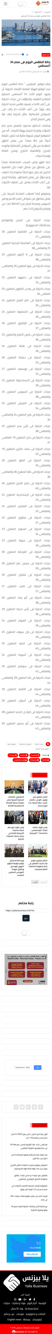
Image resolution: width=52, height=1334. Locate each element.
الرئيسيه (47, 12)
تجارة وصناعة (31, 1308)
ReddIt (44, 760)
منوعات (20, 1314)
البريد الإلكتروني (19, 760)
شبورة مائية (11, 744)
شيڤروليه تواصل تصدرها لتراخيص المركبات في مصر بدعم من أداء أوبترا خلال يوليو (29, 1187)
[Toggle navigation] (5, 4)
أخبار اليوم (37, 12)
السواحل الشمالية (25, 744)
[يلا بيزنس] (42, 3)
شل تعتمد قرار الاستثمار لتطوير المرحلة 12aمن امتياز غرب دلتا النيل (29, 1156)
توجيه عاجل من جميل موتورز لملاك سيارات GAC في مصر (28, 1197)
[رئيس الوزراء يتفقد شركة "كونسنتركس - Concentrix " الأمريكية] (38, 817)
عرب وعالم (9, 1314)
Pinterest (33, 760)
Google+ (12, 755)
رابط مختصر (26, 903)
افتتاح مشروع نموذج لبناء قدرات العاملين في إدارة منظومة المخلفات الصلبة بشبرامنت (37, 865)
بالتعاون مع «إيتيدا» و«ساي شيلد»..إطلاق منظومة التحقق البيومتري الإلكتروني (30, 1177)
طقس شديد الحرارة (42, 748)
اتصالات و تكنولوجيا (35, 1314)
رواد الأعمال (17, 1308)
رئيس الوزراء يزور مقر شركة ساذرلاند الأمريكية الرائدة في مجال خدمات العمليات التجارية (15, 833)
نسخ (26, 918)
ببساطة (26, 1319)
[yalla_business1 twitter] (34, 1107)
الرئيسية (42, 1303)
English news (14, 1319)
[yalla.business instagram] (16, 1107)
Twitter (23, 755)
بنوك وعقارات (19, 1303)
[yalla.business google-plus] (28, 1107)
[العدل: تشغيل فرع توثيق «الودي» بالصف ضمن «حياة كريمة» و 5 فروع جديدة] (38, 787)
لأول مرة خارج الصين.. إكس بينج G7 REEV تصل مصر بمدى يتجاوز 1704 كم (29, 1135)
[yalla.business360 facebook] (40, 1107)
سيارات (6, 1303)
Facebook (34, 755)
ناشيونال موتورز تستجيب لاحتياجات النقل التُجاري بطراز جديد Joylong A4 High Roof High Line (28, 1166)
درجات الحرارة (39, 744)
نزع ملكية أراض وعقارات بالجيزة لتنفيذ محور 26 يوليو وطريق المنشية (29, 1208)
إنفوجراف (37, 1319)
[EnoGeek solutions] (18, 1331)
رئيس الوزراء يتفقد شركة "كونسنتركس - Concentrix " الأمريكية (38, 830)
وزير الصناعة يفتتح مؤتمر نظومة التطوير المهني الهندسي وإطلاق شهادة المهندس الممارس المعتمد (15, 868)
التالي (35, 882)
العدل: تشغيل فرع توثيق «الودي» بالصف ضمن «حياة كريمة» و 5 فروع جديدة (37, 801)
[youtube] (22, 1107)
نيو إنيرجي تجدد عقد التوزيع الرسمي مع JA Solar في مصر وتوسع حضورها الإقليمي (28, 1146)
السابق (44, 882)
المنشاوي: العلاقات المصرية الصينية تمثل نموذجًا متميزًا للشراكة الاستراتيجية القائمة (15, 801)
